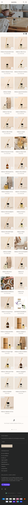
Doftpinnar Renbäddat (7, 391)
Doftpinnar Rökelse (20, 231)
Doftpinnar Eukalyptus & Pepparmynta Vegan (20, 331)
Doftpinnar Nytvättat (7, 91)
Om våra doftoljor (4, 455)
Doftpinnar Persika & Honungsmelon (21, 212)
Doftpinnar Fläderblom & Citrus (7, 411)
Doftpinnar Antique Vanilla (21, 151)
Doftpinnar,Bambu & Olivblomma (7, 291)
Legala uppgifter (4, 460)
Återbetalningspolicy (5, 464)
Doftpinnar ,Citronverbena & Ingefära (20, 191)
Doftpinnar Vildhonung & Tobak (7, 371)
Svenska (19, 493)
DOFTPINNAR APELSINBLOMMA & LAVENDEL (20, 311)
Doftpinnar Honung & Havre (7, 311)
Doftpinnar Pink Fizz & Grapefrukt (20, 251)
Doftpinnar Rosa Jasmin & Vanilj (7, 151)
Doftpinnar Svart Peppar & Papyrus (21, 391)
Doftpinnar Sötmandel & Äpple (7, 231)
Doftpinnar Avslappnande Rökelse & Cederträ (7, 331)
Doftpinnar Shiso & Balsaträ (21, 171)
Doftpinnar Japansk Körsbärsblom (20, 91)
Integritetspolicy (4, 462)
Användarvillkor (4, 468)
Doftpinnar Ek (21, 271)
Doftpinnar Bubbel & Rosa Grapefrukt (21, 112)
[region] (14, 423)
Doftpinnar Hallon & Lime (21, 51)
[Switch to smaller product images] (26, 33)
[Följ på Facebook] (2, 489)
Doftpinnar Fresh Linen (7, 111)
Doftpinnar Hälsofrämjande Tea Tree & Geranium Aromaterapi (7, 172)
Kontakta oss (3, 457)
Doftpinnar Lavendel (21, 131)
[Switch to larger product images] (23, 33)
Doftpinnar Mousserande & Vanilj (7, 51)
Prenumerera (7, 446)
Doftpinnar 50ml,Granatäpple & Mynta (7, 212)
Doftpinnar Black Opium (7, 271)
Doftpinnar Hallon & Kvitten (7, 131)
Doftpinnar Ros (21, 291)
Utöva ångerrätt (4, 470)
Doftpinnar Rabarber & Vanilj (7, 71)
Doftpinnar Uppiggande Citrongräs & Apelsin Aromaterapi (20, 371)
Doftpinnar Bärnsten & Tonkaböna (20, 71)
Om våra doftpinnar (5, 453)
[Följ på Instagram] (5, 489)
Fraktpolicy (3, 466)
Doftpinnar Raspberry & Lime (7, 191)
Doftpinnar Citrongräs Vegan (7, 351)
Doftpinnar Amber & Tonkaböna (21, 351)
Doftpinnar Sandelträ (7, 251)
